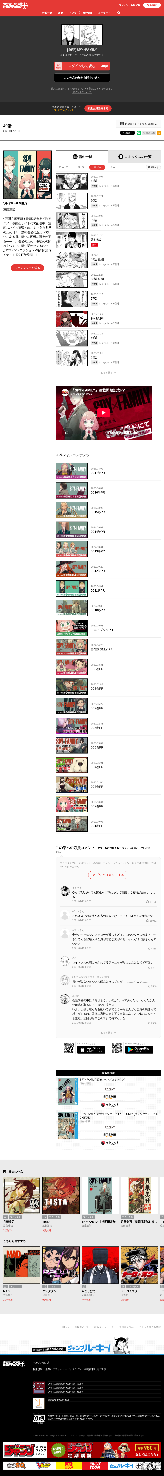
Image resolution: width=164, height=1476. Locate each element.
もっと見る (107, 372)
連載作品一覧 (81, 1327)
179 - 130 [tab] (63, 167)
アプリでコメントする (108, 875)
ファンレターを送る (27, 267)
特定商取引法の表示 (95, 1369)
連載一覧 (47, 12)
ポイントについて (82, 92)
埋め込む (150, 133)
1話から (155, 167)
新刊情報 (87, 12)
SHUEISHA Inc (41, 1435)
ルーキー (104, 12)
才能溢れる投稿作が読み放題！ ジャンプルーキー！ (82, 1345)
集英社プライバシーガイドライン (63, 1369)
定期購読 (152, 5)
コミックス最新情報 (150, 1327)
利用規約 (37, 1369)
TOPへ (65, 1327)
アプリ (72, 12)
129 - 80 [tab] (80, 167)
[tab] (82, 157)
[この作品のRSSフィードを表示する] (159, 133)
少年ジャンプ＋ (15, 5)
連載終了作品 (126, 1327)
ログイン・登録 (129, 5)
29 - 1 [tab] (114, 167)
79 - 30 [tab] (97, 167)
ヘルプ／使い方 (41, 1362)
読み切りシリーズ (104, 1327)
